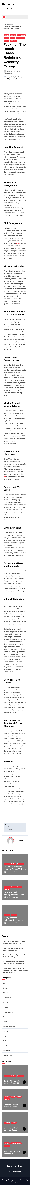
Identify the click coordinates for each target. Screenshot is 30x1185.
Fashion (6, 38)
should (18, 243)
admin (20, 841)
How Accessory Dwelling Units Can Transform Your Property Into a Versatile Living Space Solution (15, 970)
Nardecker (9, 4)
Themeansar (15, 1182)
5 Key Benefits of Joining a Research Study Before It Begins (14, 920)
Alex (8, 922)
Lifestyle (7, 889)
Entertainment (21, 35)
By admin (9, 71)
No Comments (8, 73)
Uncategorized (7, 1055)
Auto (4, 983)
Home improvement (9, 1026)
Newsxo (24, 1180)
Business (6, 35)
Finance (12, 38)
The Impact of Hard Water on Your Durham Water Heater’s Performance (14, 962)
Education (13, 35)
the (5, 477)
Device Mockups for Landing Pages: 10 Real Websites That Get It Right (14, 942)
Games (5, 1017)
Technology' (13, 40)
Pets (4, 1036)
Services (6, 40)
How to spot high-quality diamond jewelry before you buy (15, 894)
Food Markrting (20, 38)
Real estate (6, 1041)
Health (5, 1021)
